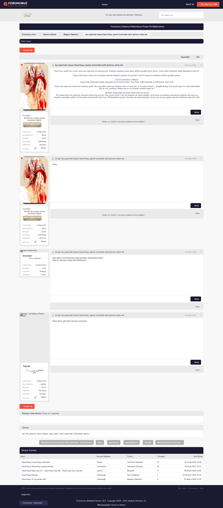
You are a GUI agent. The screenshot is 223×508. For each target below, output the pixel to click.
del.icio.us (113, 442)
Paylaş (197, 120)
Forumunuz (193, 488)
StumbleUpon (132, 442)
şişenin (86, 434)
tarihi (61, 434)
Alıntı (196, 112)
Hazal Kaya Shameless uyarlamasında (37, 466)
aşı (23, 434)
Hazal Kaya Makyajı (30, 475)
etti (27, 434)
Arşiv (202, 488)
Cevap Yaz (28, 50)
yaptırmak (69, 434)
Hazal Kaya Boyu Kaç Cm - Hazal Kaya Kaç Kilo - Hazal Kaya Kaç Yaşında (52, 471)
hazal (39, 434)
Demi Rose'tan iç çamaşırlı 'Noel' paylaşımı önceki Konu (66, 442)
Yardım (105, 4)
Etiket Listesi (26, 41)
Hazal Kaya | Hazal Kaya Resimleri (36, 462)
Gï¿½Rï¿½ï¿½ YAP (208, 4)
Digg (100, 442)
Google (148, 442)
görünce (32, 434)
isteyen (45, 434)
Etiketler (25, 428)
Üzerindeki (78, 434)
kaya (51, 434)
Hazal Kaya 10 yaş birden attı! (34, 479)
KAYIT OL (189, 4)
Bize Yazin (182, 488)
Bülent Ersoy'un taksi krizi (168, 442)
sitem (56, 434)
